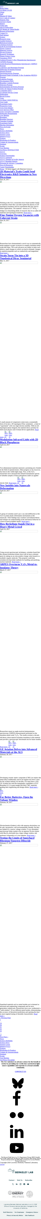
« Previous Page (5, 1018)
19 (1, 1023)
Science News (4, 1043)
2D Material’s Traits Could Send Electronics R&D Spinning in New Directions (18, 174)
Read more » (28, 213)
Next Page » (4, 1037)
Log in (2, 1164)
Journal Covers (5, 1044)
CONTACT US (20, 1071)
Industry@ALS (5, 1046)
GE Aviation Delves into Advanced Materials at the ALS (18, 750)
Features (3, 1048)
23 (1, 1031)
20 (1, 1025)
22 (1, 1029)
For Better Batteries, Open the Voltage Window (16, 798)
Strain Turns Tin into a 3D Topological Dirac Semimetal (15, 257)
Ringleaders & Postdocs (8, 1050)
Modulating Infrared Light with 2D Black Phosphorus (19, 441)
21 (1, 1027)
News (2, 1039)
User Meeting (4, 1058)
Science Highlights (6, 1041)
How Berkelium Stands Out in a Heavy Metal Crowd (17, 525)
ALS (1, 6)
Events (2, 1056)
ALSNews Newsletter (7, 1060)
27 (1, 1035)
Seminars (3, 1054)
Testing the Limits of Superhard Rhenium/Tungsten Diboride (17, 839)
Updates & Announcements (9, 1052)
